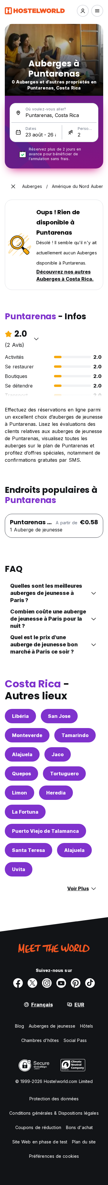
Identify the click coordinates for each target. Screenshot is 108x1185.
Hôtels (86, 1025)
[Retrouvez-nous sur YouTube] (61, 983)
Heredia (56, 793)
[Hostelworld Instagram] (47, 983)
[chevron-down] (36, 339)
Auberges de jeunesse (52, 1025)
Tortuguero (64, 774)
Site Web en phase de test (40, 1141)
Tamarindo (75, 735)
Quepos (21, 774)
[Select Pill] (83, 11)
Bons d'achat (79, 1127)
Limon (19, 793)
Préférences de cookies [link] (54, 1156)
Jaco (58, 754)
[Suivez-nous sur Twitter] (32, 983)
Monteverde (27, 735)
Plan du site (84, 1141)
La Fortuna (25, 812)
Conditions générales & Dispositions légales (53, 1113)
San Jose (59, 716)
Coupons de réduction (38, 1127)
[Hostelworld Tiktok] (90, 983)
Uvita (18, 869)
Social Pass (75, 1040)
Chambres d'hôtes (40, 1040)
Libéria (20, 716)
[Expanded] (13, 186)
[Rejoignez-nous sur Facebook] (18, 983)
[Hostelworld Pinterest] (75, 983)
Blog (19, 1025)
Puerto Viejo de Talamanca (45, 831)
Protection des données (54, 1098)
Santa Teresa (28, 850)
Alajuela (22, 754)
